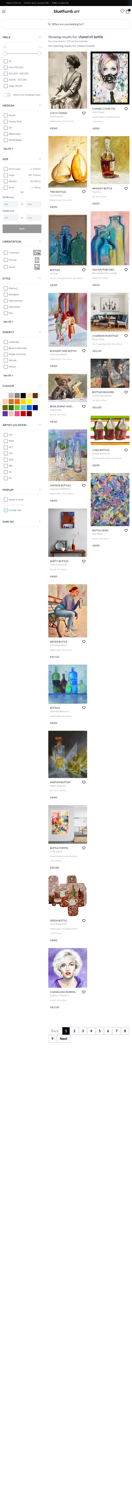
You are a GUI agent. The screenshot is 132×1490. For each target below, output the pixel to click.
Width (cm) (8, 197)
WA (10, 465)
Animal (12, 366)
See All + (8, 148)
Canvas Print (15, 121)
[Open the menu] (3, 12)
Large (11, 175)
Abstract (13, 288)
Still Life (12, 360)
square (12, 267)
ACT (11, 447)
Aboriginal (14, 294)
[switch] (7, 95)
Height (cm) (8, 210)
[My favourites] (122, 11)
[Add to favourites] (83, 113)
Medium (13, 181)
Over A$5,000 (16, 67)
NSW (11, 441)
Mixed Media (15, 140)
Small (11, 187)
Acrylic (12, 115)
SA (10, 471)
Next (63, 1039)
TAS (11, 453)
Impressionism (16, 300)
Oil (10, 127)
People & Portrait (17, 354)
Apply (22, 228)
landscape (14, 252)
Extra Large (14, 168)
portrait (12, 260)
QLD (11, 459)
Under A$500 (15, 86)
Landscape (14, 341)
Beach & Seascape (18, 348)
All (10, 61)
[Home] (67, 11)
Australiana (14, 306)
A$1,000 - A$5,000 (19, 73)
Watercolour (15, 133)
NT (10, 478)
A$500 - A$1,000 (18, 79)
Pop (11, 313)
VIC (11, 434)
